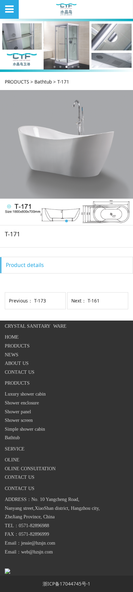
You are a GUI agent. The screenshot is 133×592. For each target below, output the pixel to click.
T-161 (94, 300)
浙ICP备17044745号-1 (66, 583)
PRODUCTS (17, 81)
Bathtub (43, 81)
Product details (25, 265)
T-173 (40, 300)
